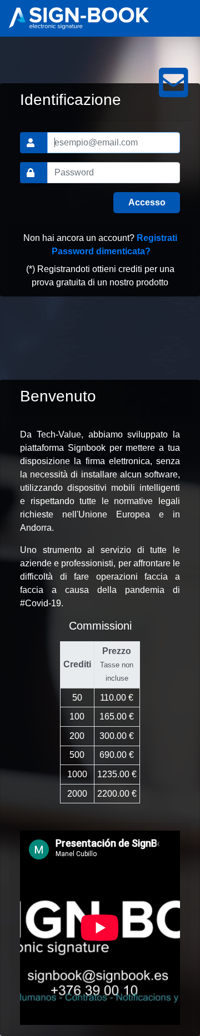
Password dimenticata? (101, 251)
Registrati (157, 238)
